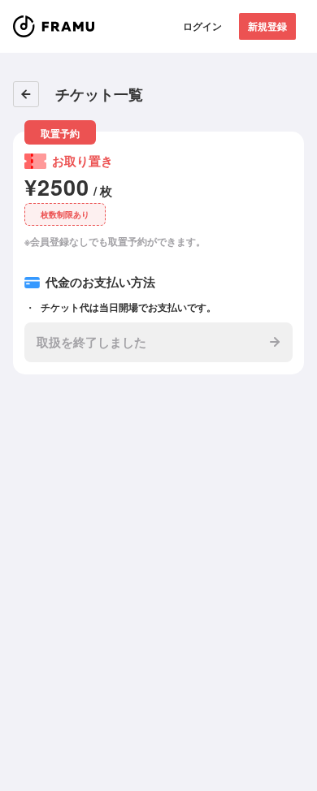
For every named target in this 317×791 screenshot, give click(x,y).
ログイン (202, 26)
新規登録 (267, 26)
